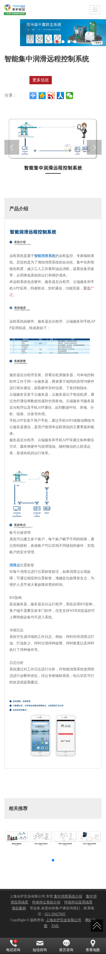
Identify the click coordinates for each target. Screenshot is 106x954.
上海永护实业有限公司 (63, 920)
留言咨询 (66, 950)
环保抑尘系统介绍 (46, 902)
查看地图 (93, 950)
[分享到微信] (69, 95)
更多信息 (40, 80)
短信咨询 (40, 950)
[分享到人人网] (60, 95)
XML (55, 926)
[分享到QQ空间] (42, 95)
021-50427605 (55, 914)
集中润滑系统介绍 (68, 896)
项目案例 (19, 908)
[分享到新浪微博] (51, 95)
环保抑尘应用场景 (78, 902)
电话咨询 (13, 950)
